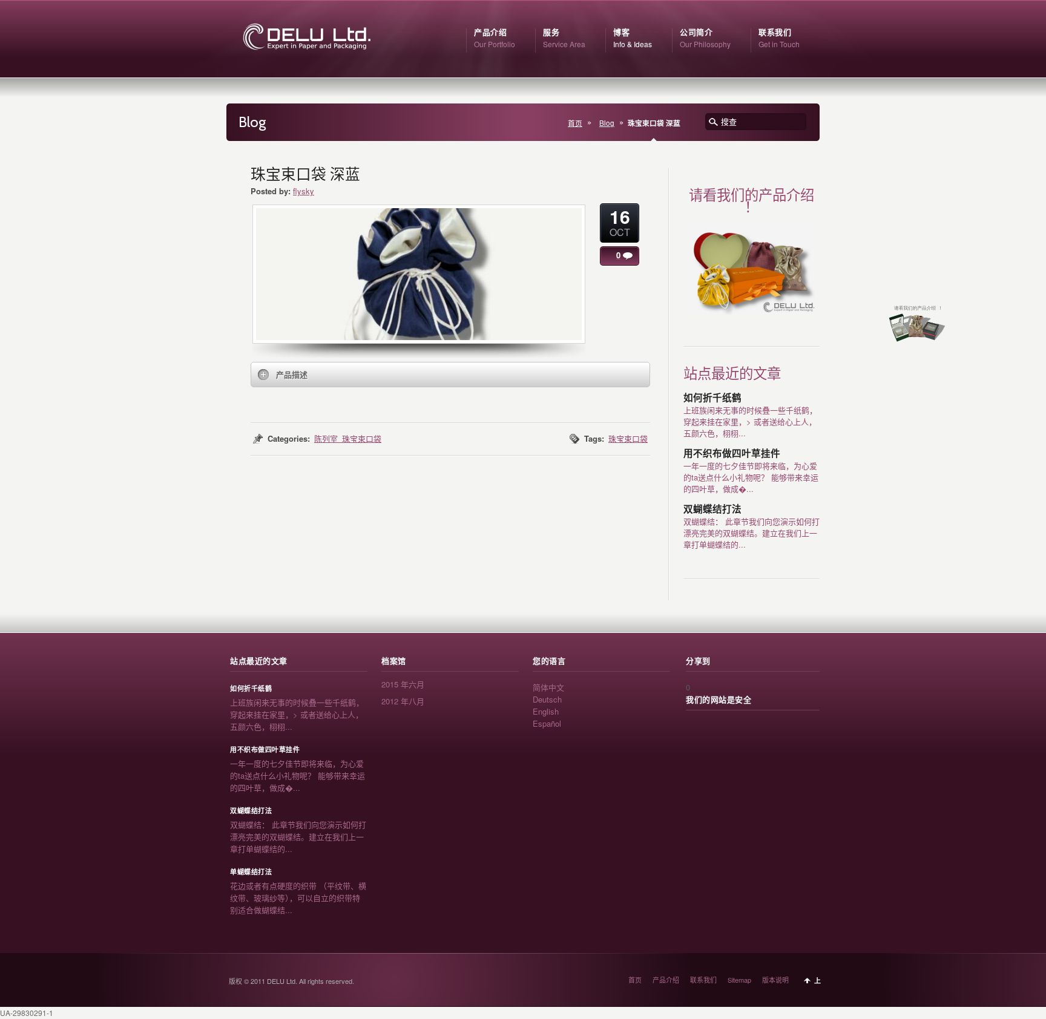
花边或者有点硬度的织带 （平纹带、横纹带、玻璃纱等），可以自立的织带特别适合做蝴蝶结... (298, 898)
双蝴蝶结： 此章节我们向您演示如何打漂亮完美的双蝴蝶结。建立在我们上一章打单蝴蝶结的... (751, 533)
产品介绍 (666, 980)
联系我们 (703, 980)
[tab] (450, 374)
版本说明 (775, 980)
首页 (575, 123)
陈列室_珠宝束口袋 (347, 438)
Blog (606, 123)
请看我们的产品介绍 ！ (751, 201)
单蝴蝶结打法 (251, 872)
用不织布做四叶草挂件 (731, 453)
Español (547, 723)
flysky (303, 191)
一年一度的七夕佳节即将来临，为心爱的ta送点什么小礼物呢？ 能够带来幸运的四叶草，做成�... (750, 477)
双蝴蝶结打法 (712, 509)
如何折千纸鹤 (712, 398)
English (546, 711)
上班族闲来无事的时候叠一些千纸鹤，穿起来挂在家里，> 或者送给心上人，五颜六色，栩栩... (750, 421)
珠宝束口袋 (628, 438)
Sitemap (739, 980)
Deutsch (547, 699)
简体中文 (548, 687)
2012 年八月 (402, 701)
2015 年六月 (402, 684)
